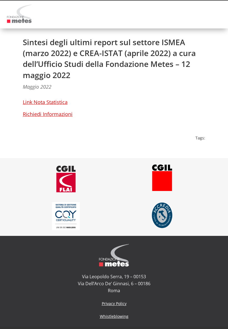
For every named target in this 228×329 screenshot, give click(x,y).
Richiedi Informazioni (48, 114)
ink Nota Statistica (46, 102)
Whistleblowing (114, 316)
